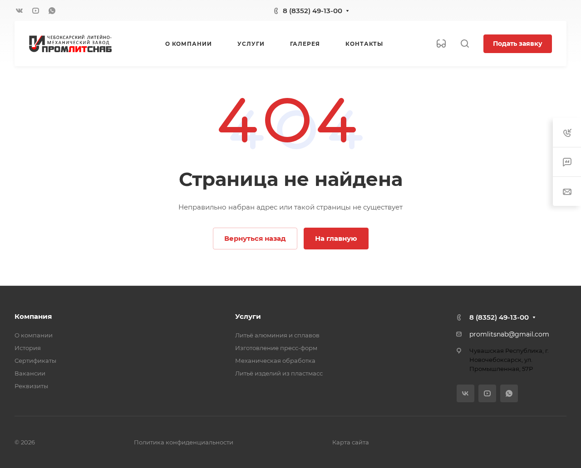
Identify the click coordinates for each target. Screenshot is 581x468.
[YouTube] (35, 10)
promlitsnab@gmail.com (509, 334)
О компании (34, 335)
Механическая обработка (275, 360)
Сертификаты (35, 360)
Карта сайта (350, 442)
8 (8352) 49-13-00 (312, 10)
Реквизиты (31, 386)
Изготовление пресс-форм (276, 347)
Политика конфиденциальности (183, 442)
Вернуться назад (255, 238)
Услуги (248, 316)
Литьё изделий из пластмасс (279, 373)
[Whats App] (51, 10)
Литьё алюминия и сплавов (277, 335)
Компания (33, 316)
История (28, 347)
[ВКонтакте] (19, 10)
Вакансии (30, 373)
